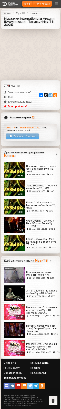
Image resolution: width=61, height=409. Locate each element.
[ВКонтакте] (41, 95)
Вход (27, 4)
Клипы (33, 13)
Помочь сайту (12, 367)
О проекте (10, 362)
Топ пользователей (15, 378)
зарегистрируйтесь (30, 127)
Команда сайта (39, 362)
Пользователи (38, 373)
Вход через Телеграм (24, 136)
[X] (46, 95)
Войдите (10, 127)
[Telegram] (50, 95)
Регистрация (42, 4)
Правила (35, 367)
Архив (7, 13)
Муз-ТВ (20, 13)
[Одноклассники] (55, 95)
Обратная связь (13, 373)
